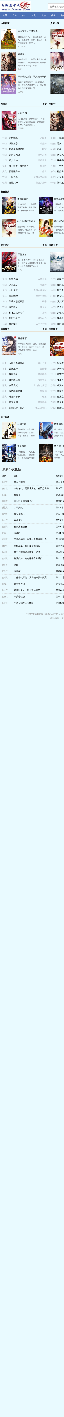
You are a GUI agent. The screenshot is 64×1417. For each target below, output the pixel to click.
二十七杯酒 (41, 324)
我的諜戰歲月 (15, 391)
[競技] (53, 363)
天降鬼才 (22, 254)
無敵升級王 (14, 318)
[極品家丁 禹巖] (9, 354)
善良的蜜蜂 (41, 183)
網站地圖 (54, 618)
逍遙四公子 (23, 54)
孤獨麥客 (42, 374)
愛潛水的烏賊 (40, 177)
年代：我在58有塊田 (24, 603)
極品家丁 (22, 338)
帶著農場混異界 (16, 149)
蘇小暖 (43, 166)
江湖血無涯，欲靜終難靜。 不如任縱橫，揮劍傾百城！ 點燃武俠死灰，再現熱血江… (31, 122)
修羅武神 (13, 183)
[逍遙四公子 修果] (8, 70)
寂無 (44, 313)
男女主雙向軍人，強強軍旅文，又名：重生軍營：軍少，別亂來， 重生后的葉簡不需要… (32, 40)
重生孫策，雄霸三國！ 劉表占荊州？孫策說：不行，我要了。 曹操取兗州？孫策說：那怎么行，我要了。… (26, 435)
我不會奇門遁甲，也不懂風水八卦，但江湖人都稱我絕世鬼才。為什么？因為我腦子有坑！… (32, 263)
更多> (45, 104)
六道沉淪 (42, 279)
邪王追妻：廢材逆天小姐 (19, 167)
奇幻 (34, 15)
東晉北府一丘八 (16, 408)
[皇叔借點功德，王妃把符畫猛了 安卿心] (8, 93)
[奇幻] (4, 143)
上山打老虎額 (40, 385)
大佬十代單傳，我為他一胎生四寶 (30, 577)
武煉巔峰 (58, 424)
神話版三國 (14, 380)
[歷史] (53, 160)
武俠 (43, 15)
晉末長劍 (13, 402)
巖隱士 (43, 369)
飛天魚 (43, 307)
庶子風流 (13, 385)
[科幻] (53, 149)
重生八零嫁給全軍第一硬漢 (27, 552)
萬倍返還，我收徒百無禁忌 (27, 546)
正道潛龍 (21, 446)
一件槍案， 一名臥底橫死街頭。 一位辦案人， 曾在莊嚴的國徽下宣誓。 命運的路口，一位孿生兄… (26, 458)
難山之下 (42, 363)
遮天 (59, 143)
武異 (20, 270)
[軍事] (4, 369)
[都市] (4, 166)
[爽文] (4, 171)
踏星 (59, 149)
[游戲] (53, 385)
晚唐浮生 (13, 374)
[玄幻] (4, 138)
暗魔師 (43, 143)
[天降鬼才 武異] (9, 271)
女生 (14, 15)
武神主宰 (13, 143)
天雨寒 (21, 128)
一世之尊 (13, 177)
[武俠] (53, 279)
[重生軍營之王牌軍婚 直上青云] (8, 48)
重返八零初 (19, 482)
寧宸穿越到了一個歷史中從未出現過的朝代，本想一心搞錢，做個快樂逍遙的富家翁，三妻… (32, 62)
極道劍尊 (13, 324)
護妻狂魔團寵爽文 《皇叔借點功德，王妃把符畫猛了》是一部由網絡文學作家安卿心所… (32, 85)
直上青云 (21, 46)
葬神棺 (17, 571)
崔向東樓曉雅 (20, 526)
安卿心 (21, 92)
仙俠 (53, 15)
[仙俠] (4, 160)
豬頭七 (43, 391)
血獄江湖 (22, 113)
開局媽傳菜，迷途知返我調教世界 (30, 539)
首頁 (5, 15)
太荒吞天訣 (14, 155)
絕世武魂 (13, 138)
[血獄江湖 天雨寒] (9, 129)
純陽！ (17, 495)
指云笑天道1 (41, 408)
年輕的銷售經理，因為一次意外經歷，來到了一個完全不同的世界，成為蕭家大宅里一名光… (32, 347)
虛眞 (44, 171)
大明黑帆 (18, 507)
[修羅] (4, 183)
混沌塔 (17, 533)
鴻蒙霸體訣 (19, 596)
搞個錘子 (42, 160)
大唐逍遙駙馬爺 (16, 363)
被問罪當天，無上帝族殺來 (27, 590)
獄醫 (16, 565)
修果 (20, 69)
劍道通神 (13, 279)
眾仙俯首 (18, 520)
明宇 (44, 149)
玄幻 (24, 15)
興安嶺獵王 (19, 514)
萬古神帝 (13, 307)
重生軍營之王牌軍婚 (28, 31)
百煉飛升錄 (14, 171)
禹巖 (20, 354)
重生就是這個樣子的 (24, 501)
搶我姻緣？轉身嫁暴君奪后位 (28, 558)
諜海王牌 (13, 369)
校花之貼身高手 (16, 313)
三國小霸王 (22, 424)
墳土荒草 (42, 380)
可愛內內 (42, 318)
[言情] (5, 501)
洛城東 (43, 138)
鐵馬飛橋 (42, 155)
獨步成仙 (13, 160)
